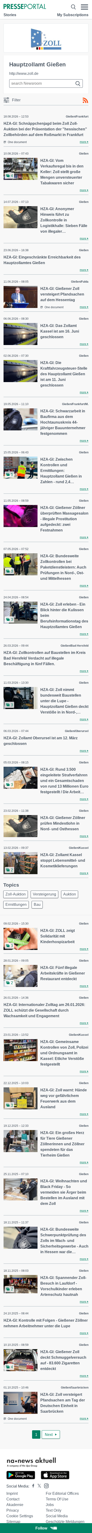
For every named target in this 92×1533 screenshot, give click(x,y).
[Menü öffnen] (84, 7)
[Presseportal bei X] (37, 1486)
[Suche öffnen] (73, 7)
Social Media (57, 1516)
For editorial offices (62, 1493)
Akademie (14, 1505)
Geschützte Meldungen (65, 1522)
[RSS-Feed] (85, 100)
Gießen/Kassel (78, 848)
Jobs (50, 1505)
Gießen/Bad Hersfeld (74, 645)
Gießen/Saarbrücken (74, 1387)
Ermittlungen (16, 905)
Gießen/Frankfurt (77, 116)
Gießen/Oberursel (76, 731)
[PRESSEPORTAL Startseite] (25, 7)
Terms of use (57, 1499)
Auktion (69, 894)
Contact (12, 1499)
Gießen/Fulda (79, 281)
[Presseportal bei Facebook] (31, 1486)
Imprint (12, 1493)
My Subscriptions (72, 15)
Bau (37, 905)
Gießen (83, 153)
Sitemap (13, 1522)
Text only (53, 1510)
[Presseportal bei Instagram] (45, 1485)
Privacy (12, 1510)
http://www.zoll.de (23, 74)
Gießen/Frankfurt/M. (75, 404)
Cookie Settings (19, 1516)
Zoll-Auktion (15, 894)
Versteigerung (44, 894)
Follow (41, 1528)
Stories (10, 15)
